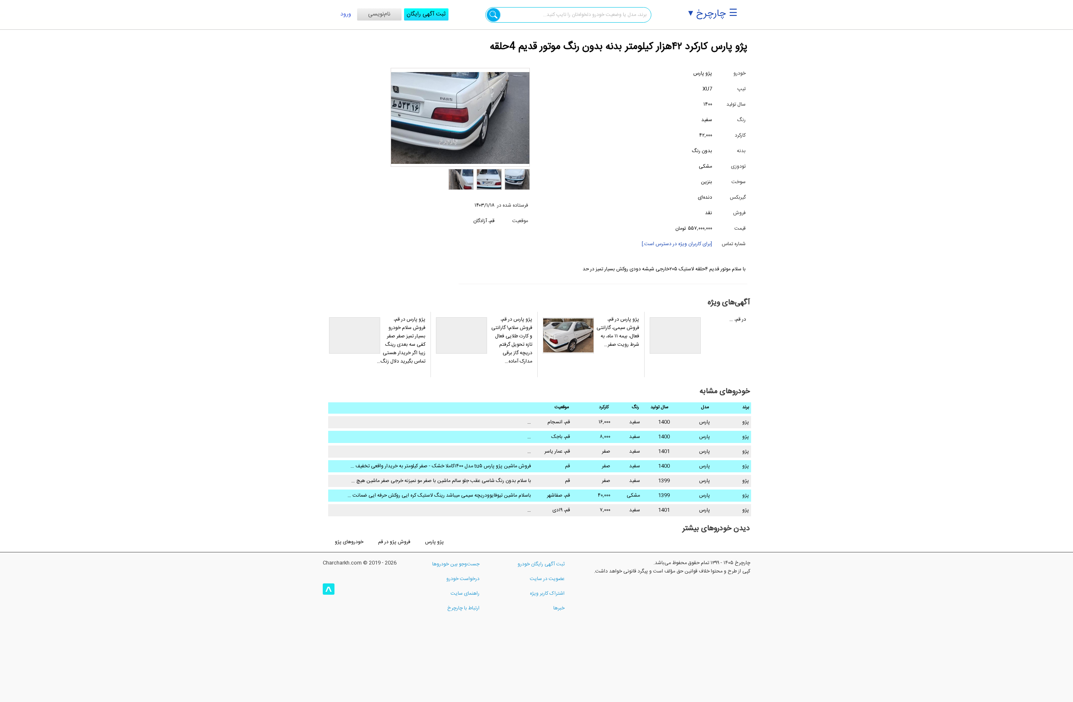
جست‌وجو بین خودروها (455, 564)
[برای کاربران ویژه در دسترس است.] (677, 244)
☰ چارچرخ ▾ (713, 14)
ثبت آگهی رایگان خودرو (541, 564)
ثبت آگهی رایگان (426, 14)
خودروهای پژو (349, 542)
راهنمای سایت (465, 593)
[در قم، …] (697, 376)
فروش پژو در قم (394, 542)
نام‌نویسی (379, 14)
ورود (345, 14)
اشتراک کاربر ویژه (547, 593)
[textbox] (568, 15)
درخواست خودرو (462, 579)
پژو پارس (434, 542)
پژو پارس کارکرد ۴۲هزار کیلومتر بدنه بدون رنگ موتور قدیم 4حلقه (618, 47)
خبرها (559, 608)
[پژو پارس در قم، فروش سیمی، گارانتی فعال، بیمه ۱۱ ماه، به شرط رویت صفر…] (590, 376)
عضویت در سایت (547, 579)
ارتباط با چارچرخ (463, 608)
